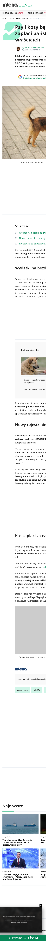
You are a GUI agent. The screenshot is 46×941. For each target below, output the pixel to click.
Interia (4, 19)
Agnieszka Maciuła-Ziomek (33, 47)
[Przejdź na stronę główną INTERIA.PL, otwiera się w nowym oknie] (10, 5)
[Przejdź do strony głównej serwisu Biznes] (25, 5)
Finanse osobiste (22, 19)
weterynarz (22, 690)
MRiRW (36, 690)
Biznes (12, 19)
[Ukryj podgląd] (40, 905)
